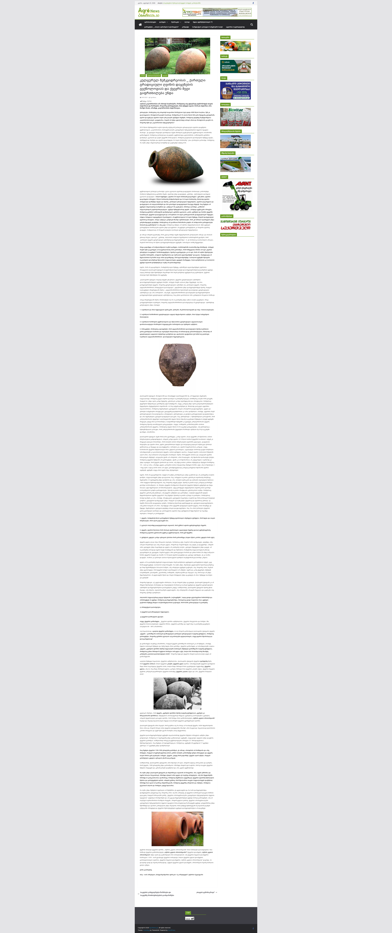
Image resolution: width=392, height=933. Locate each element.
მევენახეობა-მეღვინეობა (154, 75)
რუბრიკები (175, 22)
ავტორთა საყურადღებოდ (235, 27)
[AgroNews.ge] (140, 24)
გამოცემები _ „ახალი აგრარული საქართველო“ (161, 27)
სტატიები (165, 75)
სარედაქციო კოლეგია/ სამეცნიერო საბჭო (207, 27)
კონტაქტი (185, 27)
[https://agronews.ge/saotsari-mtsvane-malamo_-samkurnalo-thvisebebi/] (235, 158)
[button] (167, 22)
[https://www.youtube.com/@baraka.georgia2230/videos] (235, 61)
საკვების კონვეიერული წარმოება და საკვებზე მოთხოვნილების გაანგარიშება (157, 893)
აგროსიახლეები (150, 22)
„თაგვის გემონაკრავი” (205, 892)
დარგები (162, 22)
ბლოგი (187, 22)
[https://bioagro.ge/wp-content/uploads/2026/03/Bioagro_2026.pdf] (235, 42)
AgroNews (153, 97)
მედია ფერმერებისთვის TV (203, 22)
